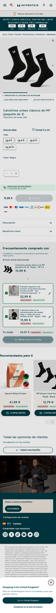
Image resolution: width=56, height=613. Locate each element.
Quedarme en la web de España (28, 607)
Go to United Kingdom (28, 600)
